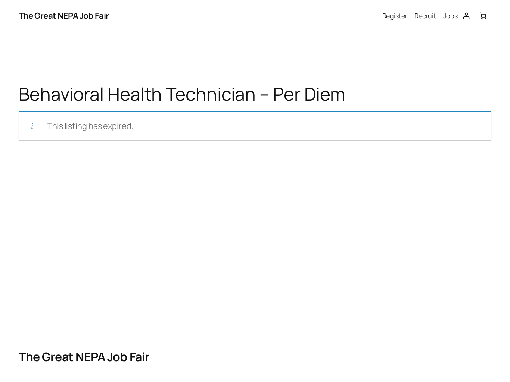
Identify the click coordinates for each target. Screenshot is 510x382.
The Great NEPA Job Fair (64, 15)
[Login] (466, 15)
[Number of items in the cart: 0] (483, 15)
